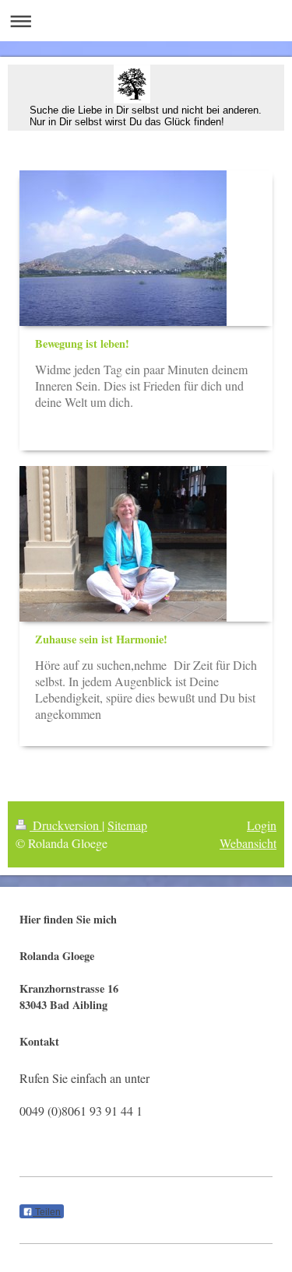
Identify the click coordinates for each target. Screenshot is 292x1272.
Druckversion (66, 825)
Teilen (47, 1212)
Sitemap (127, 825)
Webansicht (248, 843)
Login (261, 825)
